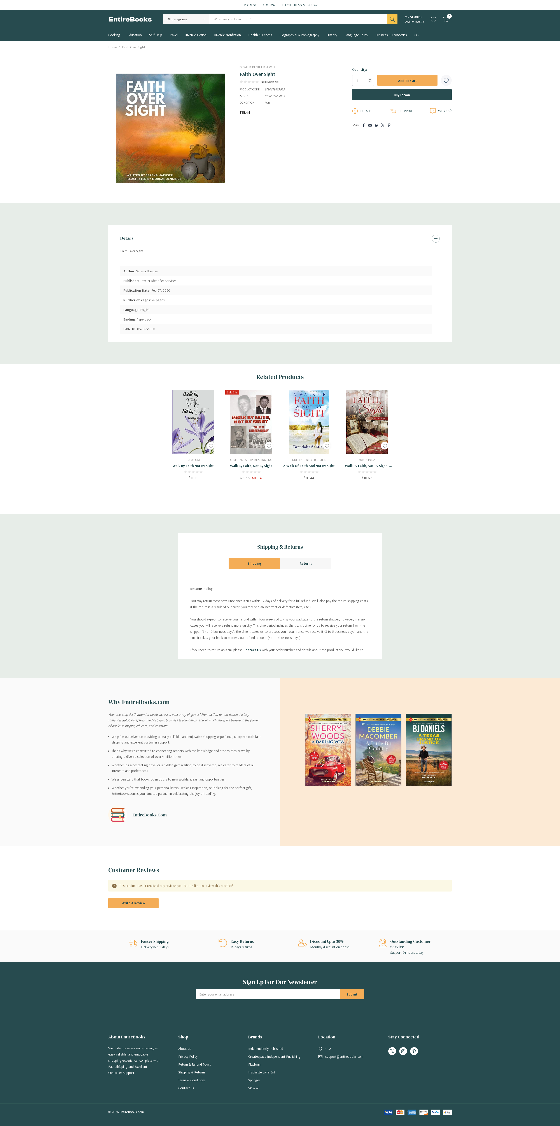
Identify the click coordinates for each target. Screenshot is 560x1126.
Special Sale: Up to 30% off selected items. (280, 5)
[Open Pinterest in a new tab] (414, 1051)
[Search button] (392, 19)
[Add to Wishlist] (446, 80)
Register (420, 21)
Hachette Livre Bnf (261, 1072)
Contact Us (252, 650)
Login (408, 21)
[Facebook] (363, 125)
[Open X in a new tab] (392, 1051)
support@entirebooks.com (344, 1056)
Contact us (186, 1088)
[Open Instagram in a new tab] (403, 1051)
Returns (306, 563)
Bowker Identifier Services (258, 67)
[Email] (370, 125)
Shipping (254, 563)
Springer (254, 1080)
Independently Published (265, 1048)
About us (184, 1048)
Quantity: (359, 69)
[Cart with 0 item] (445, 19)
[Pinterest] (389, 125)
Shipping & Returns (191, 1072)
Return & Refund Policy (194, 1064)
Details (126, 238)
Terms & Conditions (192, 1080)
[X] (382, 125)
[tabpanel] (193, 435)
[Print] (376, 125)
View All (253, 1088)
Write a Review (133, 903)
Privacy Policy (188, 1056)
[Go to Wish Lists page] (434, 19)
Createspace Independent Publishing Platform (274, 1060)
